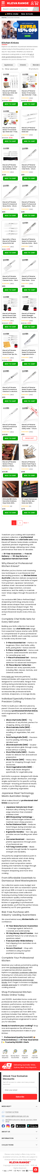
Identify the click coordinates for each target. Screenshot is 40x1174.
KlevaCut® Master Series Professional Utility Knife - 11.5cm (29, 427)
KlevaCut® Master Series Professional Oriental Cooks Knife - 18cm (10, 390)
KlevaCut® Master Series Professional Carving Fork (10, 427)
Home (4, 17)
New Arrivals (27, 14)
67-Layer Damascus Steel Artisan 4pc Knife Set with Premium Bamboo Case (29, 501)
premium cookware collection (24, 972)
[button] (3, 3)
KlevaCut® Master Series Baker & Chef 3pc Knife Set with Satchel (10, 167)
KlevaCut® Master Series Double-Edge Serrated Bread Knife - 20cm (29, 390)
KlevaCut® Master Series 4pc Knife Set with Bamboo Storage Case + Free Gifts (10, 93)
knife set (10, 676)
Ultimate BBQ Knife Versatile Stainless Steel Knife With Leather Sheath (10, 501)
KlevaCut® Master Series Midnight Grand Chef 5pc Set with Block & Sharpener (29, 316)
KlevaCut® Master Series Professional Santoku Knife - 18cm (29, 241)
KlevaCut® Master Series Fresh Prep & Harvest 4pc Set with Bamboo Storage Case (29, 464)
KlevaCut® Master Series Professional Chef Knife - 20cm (29, 167)
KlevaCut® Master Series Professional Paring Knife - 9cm (29, 204)
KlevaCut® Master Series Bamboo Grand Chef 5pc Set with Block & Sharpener (10, 352)
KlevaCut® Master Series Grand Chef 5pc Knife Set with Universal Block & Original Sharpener (10, 316)
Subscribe (20, 1097)
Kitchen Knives (13, 17)
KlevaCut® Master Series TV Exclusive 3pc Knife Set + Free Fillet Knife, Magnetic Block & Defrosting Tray (29, 93)
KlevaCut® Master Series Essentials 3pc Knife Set (29, 130)
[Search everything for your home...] (35, 9)
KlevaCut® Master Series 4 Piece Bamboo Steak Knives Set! (9, 464)
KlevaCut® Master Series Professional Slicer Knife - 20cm (10, 204)
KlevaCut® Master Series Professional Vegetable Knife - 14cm (29, 352)
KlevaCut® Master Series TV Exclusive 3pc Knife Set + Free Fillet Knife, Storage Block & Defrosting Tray (10, 130)
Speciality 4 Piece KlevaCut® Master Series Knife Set (9, 241)
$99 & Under (13, 14)
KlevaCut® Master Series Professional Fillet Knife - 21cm (29, 278)
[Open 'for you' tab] (35, 1169)
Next (25, 523)
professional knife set (19, 967)
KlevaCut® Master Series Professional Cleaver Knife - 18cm (10, 278)
